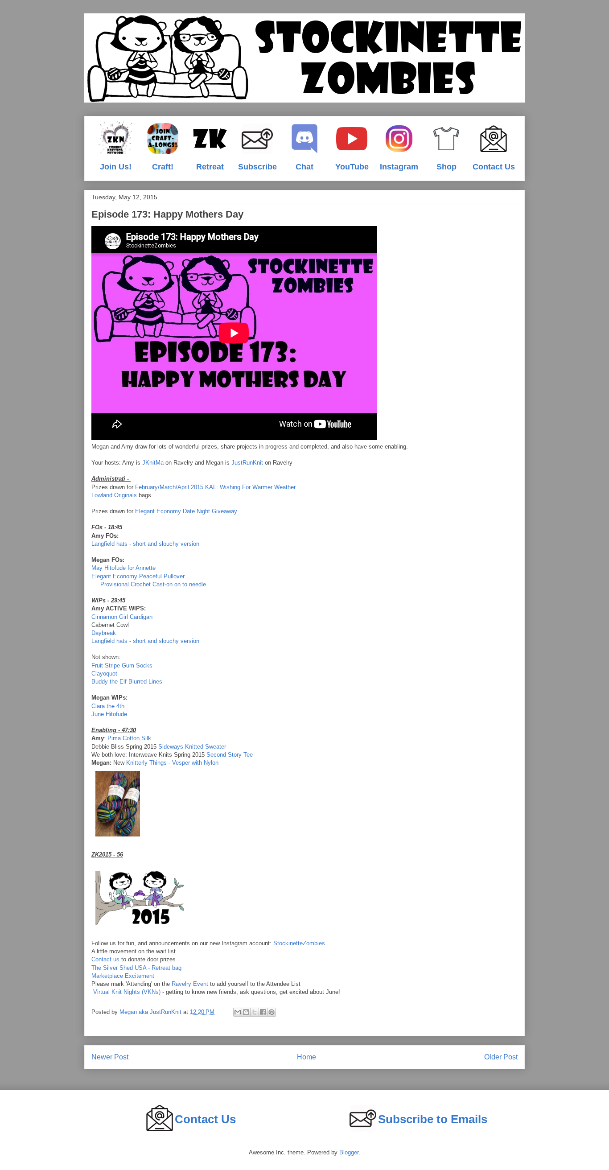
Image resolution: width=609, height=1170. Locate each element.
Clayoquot (104, 673)
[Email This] (237, 1012)
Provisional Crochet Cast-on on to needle (154, 584)
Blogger (348, 1152)
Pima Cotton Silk (129, 738)
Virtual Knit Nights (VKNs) (126, 992)
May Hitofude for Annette (123, 567)
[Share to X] (254, 1012)
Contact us (105, 959)
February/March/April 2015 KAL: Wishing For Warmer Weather (215, 487)
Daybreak (103, 633)
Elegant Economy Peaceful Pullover (138, 576)
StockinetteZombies (299, 943)
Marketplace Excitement (122, 975)
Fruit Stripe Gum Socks (121, 665)
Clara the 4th (107, 706)
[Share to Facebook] (263, 1012)
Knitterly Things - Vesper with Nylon (172, 762)
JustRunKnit (247, 462)
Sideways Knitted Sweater (192, 746)
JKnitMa (153, 462)
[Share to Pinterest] (271, 1012)
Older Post (501, 1057)
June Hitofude (109, 714)
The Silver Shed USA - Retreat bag (136, 967)
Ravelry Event (191, 983)
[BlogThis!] (246, 1012)
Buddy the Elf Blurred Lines (126, 681)
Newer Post (109, 1057)
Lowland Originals (114, 495)
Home (306, 1057)
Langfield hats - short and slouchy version (145, 543)
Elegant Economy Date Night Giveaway (186, 511)
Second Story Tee (229, 754)
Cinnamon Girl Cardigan (121, 617)
